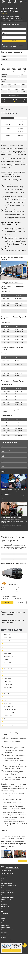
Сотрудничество (4, 913)
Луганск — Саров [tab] (21, 117)
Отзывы (2, 915)
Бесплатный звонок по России (12, 867)
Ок (11, 950)
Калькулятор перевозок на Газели (8, 929)
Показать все (23, 563)
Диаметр (23, 84)
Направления (8, 5)
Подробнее (20, 602)
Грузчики (16, 89)
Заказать (4, 499)
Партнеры (3, 918)
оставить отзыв (22, 860)
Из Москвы (3, 937)
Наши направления (5, 906)
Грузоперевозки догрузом (6, 883)
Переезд (3, 894)
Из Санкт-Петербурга (5, 934)
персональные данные (6, 945)
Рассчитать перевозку (14, 95)
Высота (15, 84)
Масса (2, 89)
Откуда (3, 27)
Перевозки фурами (5, 925)
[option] (14, 583)
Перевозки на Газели (5, 927)
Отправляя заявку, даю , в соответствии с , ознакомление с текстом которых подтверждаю (13, 44)
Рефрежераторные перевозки (7, 897)
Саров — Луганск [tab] (8, 117)
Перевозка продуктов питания (7, 892)
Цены (2, 911)
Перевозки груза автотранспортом (8, 885)
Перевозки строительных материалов (9, 887)
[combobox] (11, 76)
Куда (3, 31)
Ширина (9, 84)
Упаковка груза (4, 904)
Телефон (4, 35)
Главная (2, 5)
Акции (2, 920)
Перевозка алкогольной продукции (8, 901)
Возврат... (23, 89)
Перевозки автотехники (6, 899)
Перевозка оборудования (6, 890)
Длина (2, 84)
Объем (8, 89)
